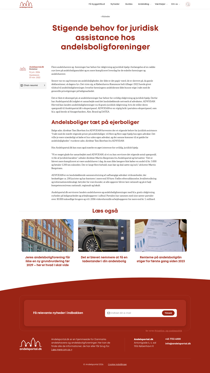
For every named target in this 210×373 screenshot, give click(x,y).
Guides (128, 4)
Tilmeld (168, 313)
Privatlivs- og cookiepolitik (168, 331)
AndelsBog (143, 4)
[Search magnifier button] (188, 4)
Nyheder (115, 4)
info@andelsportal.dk (178, 344)
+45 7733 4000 (173, 339)
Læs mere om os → (61, 350)
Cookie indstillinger (117, 364)
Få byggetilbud (97, 4)
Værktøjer (160, 4)
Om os (174, 4)
